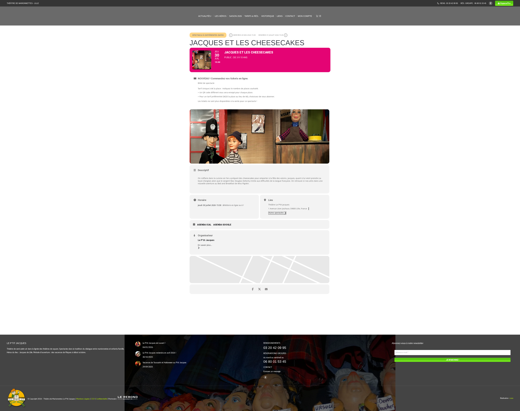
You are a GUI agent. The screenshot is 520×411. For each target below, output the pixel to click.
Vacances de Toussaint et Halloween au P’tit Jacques (164, 363)
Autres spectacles (276, 213)
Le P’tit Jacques (206, 240)
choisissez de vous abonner (261, 96)
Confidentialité (101, 399)
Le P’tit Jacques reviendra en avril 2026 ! (159, 353)
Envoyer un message (271, 371)
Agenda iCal (204, 224)
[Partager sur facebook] (252, 289)
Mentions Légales (83, 399)
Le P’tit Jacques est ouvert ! (154, 343)
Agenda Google (222, 224)
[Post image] (138, 344)
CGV (93, 399)
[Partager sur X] (259, 289)
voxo (511, 398)
